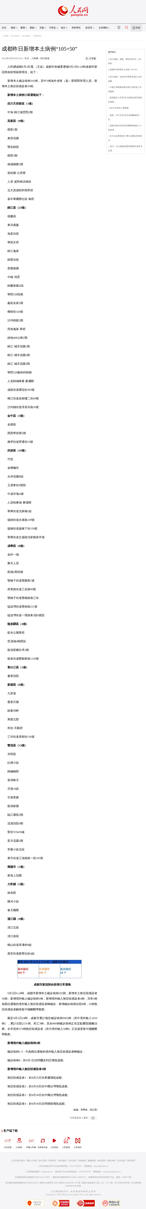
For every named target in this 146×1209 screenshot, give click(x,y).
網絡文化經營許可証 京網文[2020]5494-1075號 (60, 1183)
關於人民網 (32, 1161)
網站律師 (111, 1161)
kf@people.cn (47, 1172)
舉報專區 (76, 27)
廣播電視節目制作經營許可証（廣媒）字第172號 (109, 1177)
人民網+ (19, 1147)
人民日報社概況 (18, 1161)
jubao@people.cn (101, 1166)
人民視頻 (54, 1147)
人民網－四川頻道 (40, 58)
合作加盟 (72, 1161)
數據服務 (92, 1161)
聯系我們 (131, 1161)
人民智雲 (66, 1147)
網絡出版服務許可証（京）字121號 (97, 1183)
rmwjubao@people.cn (112, 1172)
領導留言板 (43, 1147)
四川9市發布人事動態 (119, 108)
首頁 (4, 27)
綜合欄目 (26, 36)
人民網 (5, 36)
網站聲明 (102, 1161)
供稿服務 (82, 1161)
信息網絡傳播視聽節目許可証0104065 (21, 1183)
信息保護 (121, 1161)
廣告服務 (62, 1161)
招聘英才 (52, 1161)
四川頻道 (15, 36)
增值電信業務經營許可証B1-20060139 (69, 1177)
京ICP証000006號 (121, 1183)
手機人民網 (31, 1147)
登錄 (138, 27)
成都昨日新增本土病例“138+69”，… (125, 70)
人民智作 (78, 1147)
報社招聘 (43, 1161)
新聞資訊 (37, 36)
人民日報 (8, 1147)
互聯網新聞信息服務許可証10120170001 (32, 1177)
